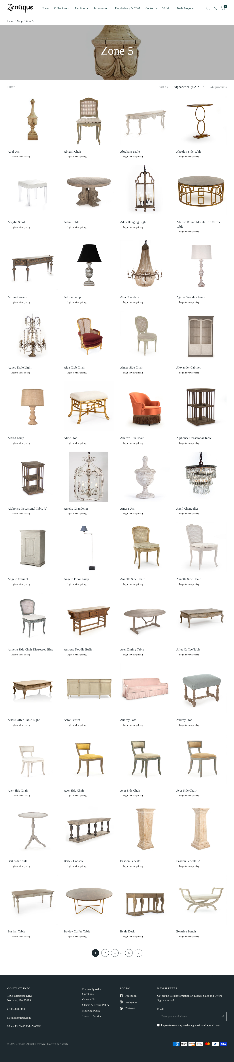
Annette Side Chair (132, 579)
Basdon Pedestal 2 (188, 861)
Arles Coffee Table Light (24, 720)
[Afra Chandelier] (145, 265)
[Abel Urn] (33, 120)
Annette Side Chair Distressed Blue (30, 649)
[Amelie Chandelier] (89, 477)
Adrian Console (18, 297)
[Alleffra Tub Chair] (145, 406)
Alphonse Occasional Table (194, 438)
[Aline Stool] (89, 406)
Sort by (163, 87)
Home (45, 8)
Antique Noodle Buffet (78, 649)
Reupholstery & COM (127, 8)
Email (160, 1009)
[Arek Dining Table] (145, 618)
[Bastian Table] (33, 900)
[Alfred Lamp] (33, 406)
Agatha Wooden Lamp (190, 297)
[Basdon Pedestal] (145, 829)
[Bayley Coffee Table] (89, 900)
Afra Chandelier (130, 297)
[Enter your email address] (223, 1016)
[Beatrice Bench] (201, 900)
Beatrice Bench (186, 931)
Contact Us (88, 999)
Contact (150, 8)
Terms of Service (91, 1016)
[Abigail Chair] (89, 120)
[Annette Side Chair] (145, 547)
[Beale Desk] (145, 900)
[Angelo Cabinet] (33, 547)
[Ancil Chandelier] (201, 477)
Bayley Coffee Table (77, 931)
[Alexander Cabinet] (201, 336)
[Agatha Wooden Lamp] (201, 265)
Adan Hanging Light (133, 222)
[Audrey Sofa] (145, 688)
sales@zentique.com (19, 1017)
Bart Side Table (17, 861)
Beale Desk (127, 931)
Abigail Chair (72, 151)
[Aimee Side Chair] (145, 336)
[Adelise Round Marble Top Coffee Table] (201, 190)
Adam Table (71, 222)
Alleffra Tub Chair (132, 438)
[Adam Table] (89, 190)
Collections (60, 8)
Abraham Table (130, 151)
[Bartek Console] (89, 829)
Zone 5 (29, 21)
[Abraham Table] (145, 120)
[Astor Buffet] (89, 688)
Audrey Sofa (128, 720)
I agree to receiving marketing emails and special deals (190, 1025)
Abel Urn (14, 151)
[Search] (208, 8)
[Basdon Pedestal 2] (201, 829)
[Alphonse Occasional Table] (201, 406)
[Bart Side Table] (33, 829)
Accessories (100, 8)
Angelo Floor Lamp (76, 579)
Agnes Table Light (19, 367)
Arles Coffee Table (188, 649)
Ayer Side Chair (18, 790)
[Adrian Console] (33, 265)
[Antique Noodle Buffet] (89, 618)
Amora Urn (127, 508)
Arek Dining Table (132, 649)
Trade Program (185, 8)
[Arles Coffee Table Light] (33, 688)
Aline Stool (71, 438)
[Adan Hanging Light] (145, 190)
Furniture (80, 8)
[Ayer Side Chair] (33, 759)
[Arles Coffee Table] (201, 618)
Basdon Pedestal (130, 861)
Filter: (11, 87)
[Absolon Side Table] (201, 120)
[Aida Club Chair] (89, 336)
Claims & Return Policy (95, 1004)
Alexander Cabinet (188, 367)
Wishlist (166, 8)
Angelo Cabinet (18, 579)
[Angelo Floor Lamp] (89, 547)
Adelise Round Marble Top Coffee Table (198, 224)
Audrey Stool (184, 720)
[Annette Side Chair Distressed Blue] (33, 618)
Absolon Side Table (188, 151)
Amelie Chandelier (76, 508)
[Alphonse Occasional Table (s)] (33, 477)
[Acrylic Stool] (33, 190)
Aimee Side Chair (131, 367)
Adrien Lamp (72, 297)
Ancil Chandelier (187, 508)
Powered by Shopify (57, 1043)
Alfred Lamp (16, 438)
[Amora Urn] (145, 477)
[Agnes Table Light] (33, 336)
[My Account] (215, 8)
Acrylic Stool (16, 222)
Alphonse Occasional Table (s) (27, 508)
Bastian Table (16, 931)
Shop (19, 21)
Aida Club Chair (74, 367)
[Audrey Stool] (201, 688)
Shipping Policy (91, 1010)
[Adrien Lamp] (89, 265)
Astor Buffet (72, 720)
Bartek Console (74, 861)
